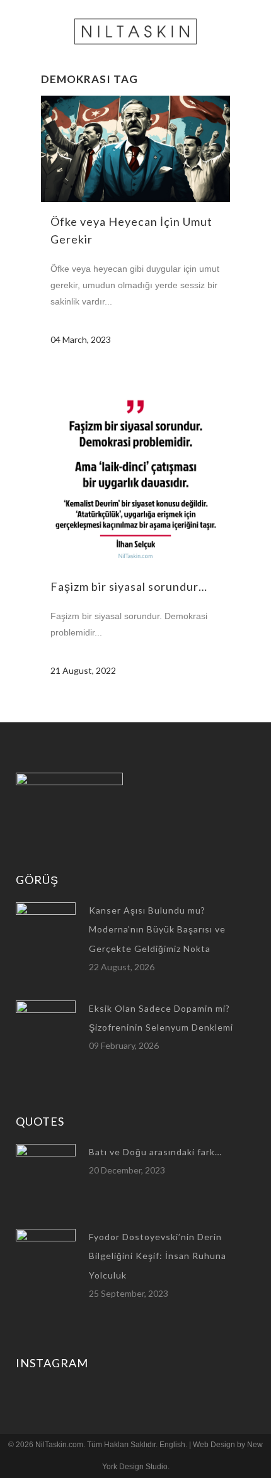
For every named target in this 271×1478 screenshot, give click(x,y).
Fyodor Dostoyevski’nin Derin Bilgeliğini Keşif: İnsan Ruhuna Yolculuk (157, 1255)
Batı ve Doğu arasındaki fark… (155, 1151)
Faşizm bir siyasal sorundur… (128, 586)
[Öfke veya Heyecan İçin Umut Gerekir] (135, 149)
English (172, 1444)
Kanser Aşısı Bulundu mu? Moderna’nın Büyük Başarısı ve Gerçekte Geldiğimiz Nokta (157, 929)
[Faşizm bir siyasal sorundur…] (135, 472)
